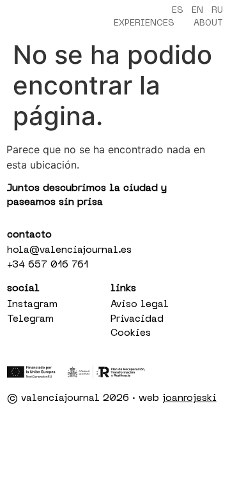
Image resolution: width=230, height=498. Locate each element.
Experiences (144, 23)
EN (197, 10)
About (208, 23)
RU (217, 10)
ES (177, 10)
